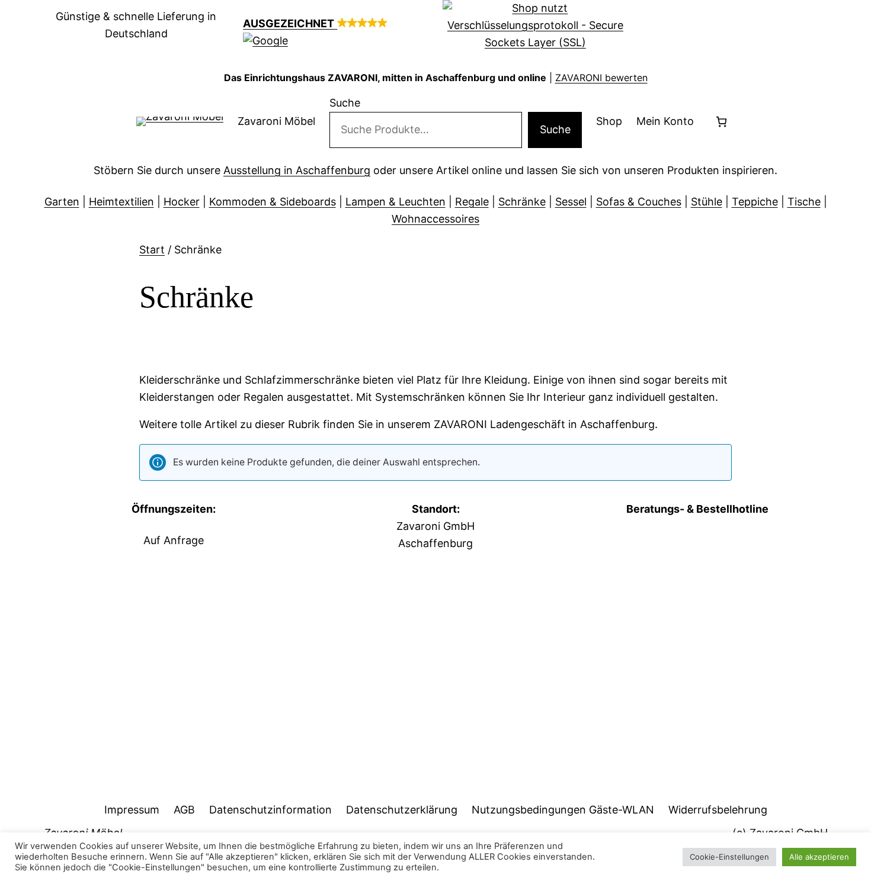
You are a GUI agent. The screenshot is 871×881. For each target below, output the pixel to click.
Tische (804, 201)
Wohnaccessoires (435, 219)
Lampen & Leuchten (395, 201)
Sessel (571, 201)
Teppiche (755, 201)
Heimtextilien (121, 201)
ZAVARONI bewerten (601, 77)
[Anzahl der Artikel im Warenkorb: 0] (721, 121)
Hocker (182, 201)
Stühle (706, 201)
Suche (344, 103)
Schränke (522, 201)
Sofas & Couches (638, 201)
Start (152, 249)
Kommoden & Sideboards (272, 201)
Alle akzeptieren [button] (819, 856)
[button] (335, 32)
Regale (472, 201)
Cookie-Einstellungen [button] (729, 856)
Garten (61, 201)
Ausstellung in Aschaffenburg (296, 170)
